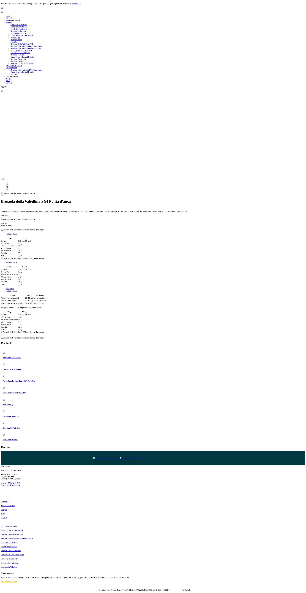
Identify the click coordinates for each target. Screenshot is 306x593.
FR (7, 189)
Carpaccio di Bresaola (19, 25)
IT (7, 183)
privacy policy (176, 590)
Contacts (9, 83)
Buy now (4, 215)
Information (76, 4)
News (8, 81)
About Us (4, 502)
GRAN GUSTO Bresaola (20, 53)
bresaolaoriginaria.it (9, 582)
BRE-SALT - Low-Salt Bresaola (23, 63)
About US (10, 18)
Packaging (10, 289)
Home (8, 16)
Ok (2, 8)
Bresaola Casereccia (18, 59)
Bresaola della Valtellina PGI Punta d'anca (26, 46)
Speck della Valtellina (19, 29)
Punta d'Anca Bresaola (9, 542)
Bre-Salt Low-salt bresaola (11, 551)
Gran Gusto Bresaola (9, 547)
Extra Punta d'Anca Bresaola (12, 530)
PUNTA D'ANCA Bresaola (21, 50)
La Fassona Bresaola (18, 33)
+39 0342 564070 (13, 483)
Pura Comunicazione (200, 590)
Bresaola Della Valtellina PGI (22, 44)
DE (7, 187)
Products (9, 22)
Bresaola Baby (16, 40)
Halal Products (11, 68)
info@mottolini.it (13, 485)
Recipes (9, 78)
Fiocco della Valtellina (19, 27)
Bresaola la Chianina (18, 31)
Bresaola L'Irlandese (18, 61)
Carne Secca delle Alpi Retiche (22, 57)
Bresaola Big (15, 38)
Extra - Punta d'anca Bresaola (22, 35)
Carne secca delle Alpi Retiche (12, 555)
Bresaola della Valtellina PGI (12, 534)
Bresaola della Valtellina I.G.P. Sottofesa (26, 48)
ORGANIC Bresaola (14, 66)
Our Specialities (12, 76)
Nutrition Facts (11, 234)
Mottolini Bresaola (13, 20)
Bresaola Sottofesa (18, 55)
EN (3, 179)
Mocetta (14, 42)
